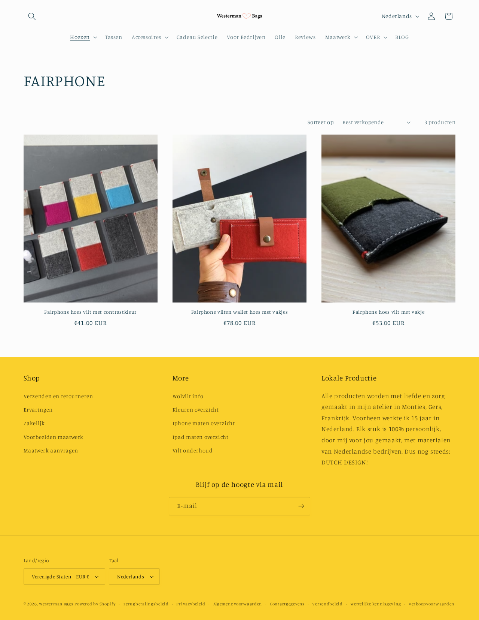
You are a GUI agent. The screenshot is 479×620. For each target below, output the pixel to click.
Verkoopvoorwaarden (431, 604)
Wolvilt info (188, 396)
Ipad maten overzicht (201, 437)
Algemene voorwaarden (237, 604)
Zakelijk (34, 423)
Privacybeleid (190, 604)
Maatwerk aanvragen (51, 450)
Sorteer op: (321, 122)
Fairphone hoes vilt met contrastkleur (90, 312)
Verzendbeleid (327, 604)
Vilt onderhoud (193, 450)
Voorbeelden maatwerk (54, 437)
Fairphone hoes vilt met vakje (388, 312)
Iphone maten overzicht (204, 423)
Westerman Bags (56, 604)
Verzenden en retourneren (58, 396)
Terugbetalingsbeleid (146, 604)
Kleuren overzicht (196, 409)
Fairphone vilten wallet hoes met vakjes (239, 312)
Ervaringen (38, 409)
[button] (32, 16)
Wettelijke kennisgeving (375, 604)
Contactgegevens (287, 604)
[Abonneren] (301, 506)
